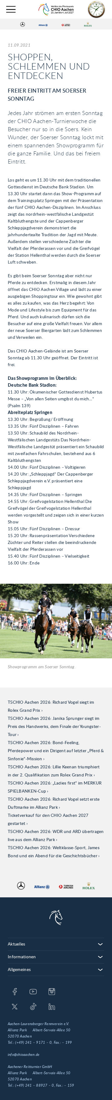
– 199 (67, 1042)
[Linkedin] (52, 1007)
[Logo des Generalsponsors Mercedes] (22, 24)
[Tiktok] (33, 1007)
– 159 (69, 1085)
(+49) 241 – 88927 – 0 (34, 1085)
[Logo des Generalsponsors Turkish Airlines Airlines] (66, 24)
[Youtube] (33, 992)
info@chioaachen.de (24, 1054)
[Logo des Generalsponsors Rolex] (88, 24)
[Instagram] (52, 992)
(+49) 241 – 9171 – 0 (33, 1042)
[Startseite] (56, 9)
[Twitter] (15, 1007)
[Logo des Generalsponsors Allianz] (43, 24)
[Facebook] (15, 992)
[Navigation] (11, 9)
